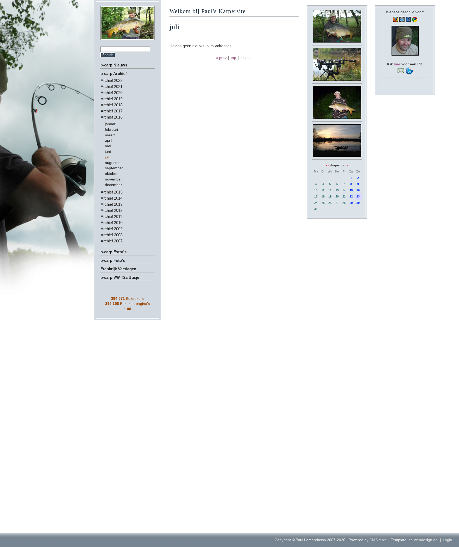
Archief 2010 (111, 222)
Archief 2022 (111, 80)
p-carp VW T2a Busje (119, 277)
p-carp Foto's (112, 260)
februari (111, 129)
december (113, 185)
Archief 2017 (111, 111)
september (114, 168)
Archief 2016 (111, 117)
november (113, 179)
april (108, 140)
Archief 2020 (111, 92)
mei (108, 146)
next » (245, 58)
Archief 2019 (111, 98)
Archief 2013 (111, 204)
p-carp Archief (113, 73)
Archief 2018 (111, 105)
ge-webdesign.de (423, 540)
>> (346, 165)
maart (110, 135)
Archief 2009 (111, 228)
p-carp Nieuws (113, 65)
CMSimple (378, 540)
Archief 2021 (111, 86)
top (233, 58)
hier (397, 64)
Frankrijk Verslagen (118, 269)
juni (108, 151)
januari (110, 124)
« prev (221, 58)
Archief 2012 (111, 210)
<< (327, 165)
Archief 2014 (111, 198)
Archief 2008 (111, 235)
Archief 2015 (111, 192)
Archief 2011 (111, 216)
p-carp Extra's (113, 252)
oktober (111, 173)
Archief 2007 (111, 241)
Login (447, 540)
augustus (112, 163)
